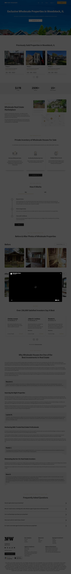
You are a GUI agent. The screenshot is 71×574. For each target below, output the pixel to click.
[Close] (60, 273)
